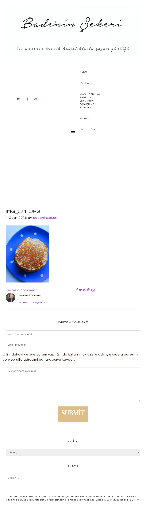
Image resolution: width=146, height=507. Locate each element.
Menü (83, 72)
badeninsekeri (45, 218)
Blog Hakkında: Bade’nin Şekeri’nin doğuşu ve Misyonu (90, 101)
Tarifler (85, 83)
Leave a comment (21, 290)
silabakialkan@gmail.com (34, 302)
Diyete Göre (88, 130)
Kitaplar (85, 118)
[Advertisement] (73, 179)
